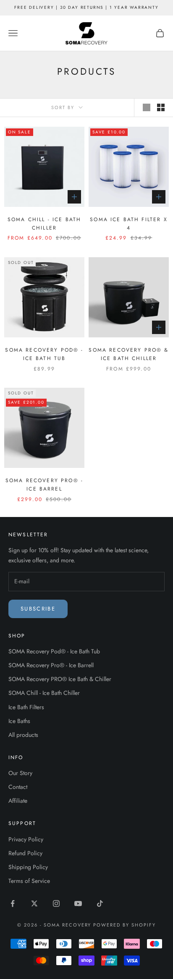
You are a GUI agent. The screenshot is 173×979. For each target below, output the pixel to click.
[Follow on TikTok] (100, 903)
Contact (17, 787)
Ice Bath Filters (26, 707)
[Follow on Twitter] (34, 903)
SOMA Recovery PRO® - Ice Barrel (44, 485)
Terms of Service (29, 881)
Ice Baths (19, 721)
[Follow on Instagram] (56, 903)
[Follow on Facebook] (12, 903)
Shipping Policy (28, 867)
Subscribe (38, 609)
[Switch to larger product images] (146, 107)
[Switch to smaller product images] (161, 107)
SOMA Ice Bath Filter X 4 (129, 224)
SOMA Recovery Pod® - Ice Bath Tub (44, 354)
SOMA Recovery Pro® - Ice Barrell (51, 665)
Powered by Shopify (124, 925)
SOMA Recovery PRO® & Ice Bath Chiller (128, 354)
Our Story (20, 773)
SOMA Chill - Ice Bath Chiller (44, 224)
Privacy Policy (25, 839)
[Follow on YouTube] (78, 903)
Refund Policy (25, 853)
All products (23, 735)
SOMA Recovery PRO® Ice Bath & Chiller (59, 679)
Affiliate (17, 800)
